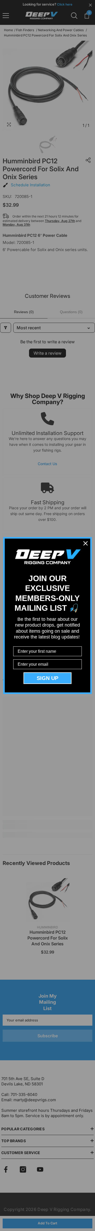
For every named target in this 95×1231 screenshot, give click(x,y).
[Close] (85, 543)
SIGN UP (47, 678)
